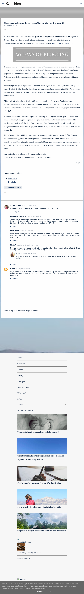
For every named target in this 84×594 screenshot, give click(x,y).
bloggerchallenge (13, 187)
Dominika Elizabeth (18, 216)
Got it (48, 592)
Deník (19, 357)
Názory (20, 375)
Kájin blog (13, 3)
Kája (18, 253)
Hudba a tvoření (24, 387)
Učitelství (21, 393)
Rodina (20, 369)
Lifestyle (21, 381)
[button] (5, 30)
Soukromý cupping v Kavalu (29, 552)
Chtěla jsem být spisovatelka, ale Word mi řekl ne (39, 483)
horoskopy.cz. (68, 43)
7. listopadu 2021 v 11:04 (33, 216)
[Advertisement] (42, 335)
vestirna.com (56, 43)
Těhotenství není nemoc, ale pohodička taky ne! (38, 431)
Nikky (12, 268)
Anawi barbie (15, 206)
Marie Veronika (16, 245)
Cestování (21, 363)
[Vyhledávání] (24, 3)
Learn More (39, 592)
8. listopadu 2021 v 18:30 (28, 253)
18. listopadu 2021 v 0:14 (23, 268)
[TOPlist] (21, 579)
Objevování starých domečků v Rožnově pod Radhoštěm (41, 530)
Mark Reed (12, 178)
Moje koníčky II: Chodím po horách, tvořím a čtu (39, 506)
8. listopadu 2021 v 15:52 (30, 245)
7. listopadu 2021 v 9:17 (29, 206)
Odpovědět (14, 212)
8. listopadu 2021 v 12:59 (27, 230)
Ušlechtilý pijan (24, 541)
